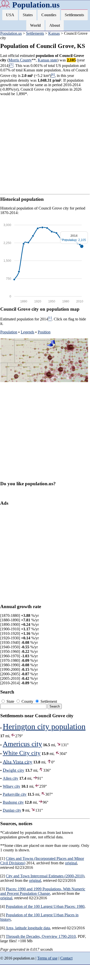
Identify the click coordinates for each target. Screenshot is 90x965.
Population (8, 332)
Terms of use (47, 958)
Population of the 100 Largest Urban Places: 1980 (45, 906)
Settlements (74, 15)
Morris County (20, 60)
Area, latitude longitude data (28, 928)
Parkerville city (14, 794)
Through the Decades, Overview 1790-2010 (41, 936)
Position (44, 332)
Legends (27, 332)
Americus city (22, 744)
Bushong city (13, 802)
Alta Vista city (17, 761)
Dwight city (13, 770)
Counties (48, 15)
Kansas (54, 33)
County (27, 701)
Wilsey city (11, 786)
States (28, 15)
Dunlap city (12, 810)
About (54, 25)
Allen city (10, 778)
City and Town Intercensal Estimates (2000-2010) (45, 876)
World (35, 25)
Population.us (36, 4)
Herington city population (44, 726)
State (10, 701)
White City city (21, 753)
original (71, 863)
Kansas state (47, 60)
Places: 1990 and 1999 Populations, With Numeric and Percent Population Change (42, 891)
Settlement (48, 701)
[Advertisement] (45, 145)
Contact (66, 958)
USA (10, 15)
